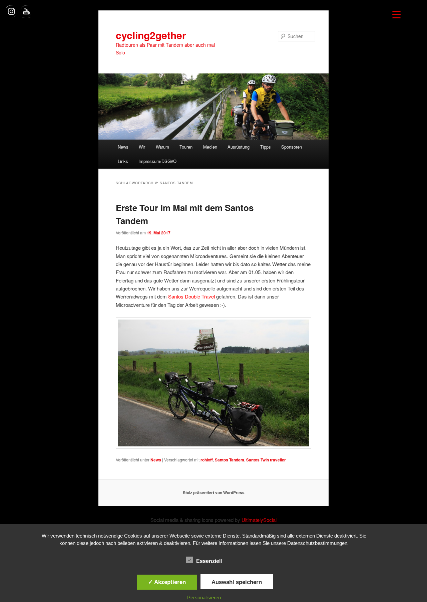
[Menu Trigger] (396, 14)
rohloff (206, 460)
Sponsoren (291, 147)
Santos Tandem (229, 460)
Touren (185, 147)
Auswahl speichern (236, 582)
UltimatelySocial (259, 519)
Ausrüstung (239, 147)
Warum (162, 147)
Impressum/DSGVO (157, 161)
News (123, 147)
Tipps (265, 147)
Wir (142, 147)
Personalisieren (204, 597)
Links (123, 161)
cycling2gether (151, 35)
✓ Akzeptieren (167, 582)
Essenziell (209, 561)
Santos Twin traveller (266, 460)
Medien (210, 147)
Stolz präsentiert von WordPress (214, 492)
